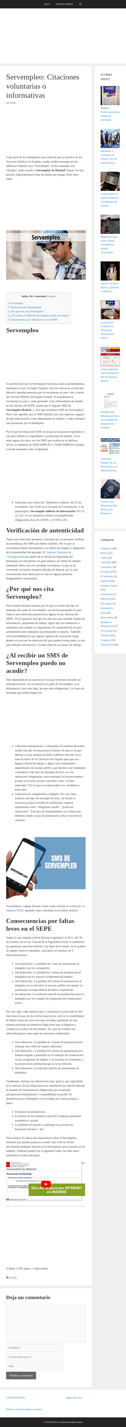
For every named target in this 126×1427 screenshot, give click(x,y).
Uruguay (105, 640)
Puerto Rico (107, 617)
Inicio (47, 4)
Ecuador (105, 571)
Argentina (106, 548)
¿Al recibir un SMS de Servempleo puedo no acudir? (38, 315)
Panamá (105, 608)
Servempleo (15, 303)
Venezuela (106, 644)
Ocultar (51, 296)
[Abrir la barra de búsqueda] (80, 4)
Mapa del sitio (74, 1397)
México (105, 598)
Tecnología (107, 630)
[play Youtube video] (46, 1184)
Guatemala (106, 594)
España (13, 1277)
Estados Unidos (109, 585)
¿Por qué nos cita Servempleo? (26, 311)
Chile (103, 557)
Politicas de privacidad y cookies (24, 1409)
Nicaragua (106, 603)
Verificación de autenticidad (24, 307)
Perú (103, 612)
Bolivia (105, 553)
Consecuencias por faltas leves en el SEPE (32, 319)
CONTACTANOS (64, 4)
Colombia (106, 562)
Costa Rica (106, 567)
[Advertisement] (63, 36)
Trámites (105, 635)
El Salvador (107, 576)
